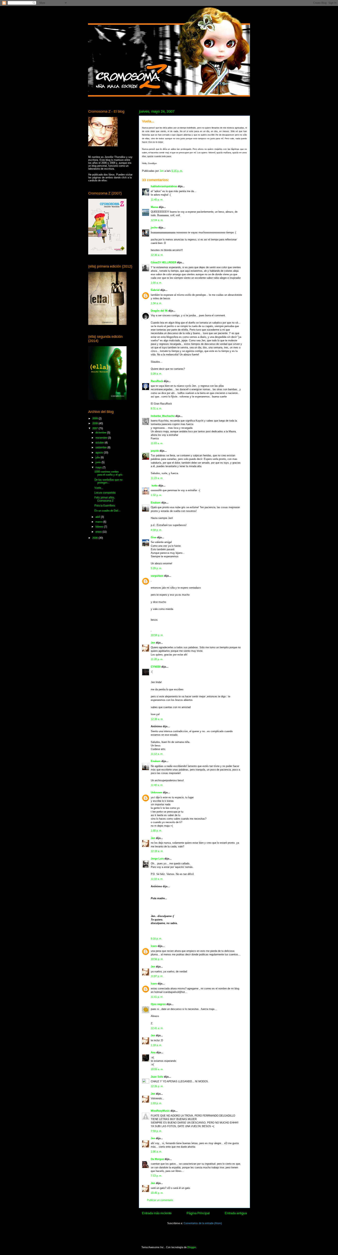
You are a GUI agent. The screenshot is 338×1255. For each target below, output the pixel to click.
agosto (99, 452)
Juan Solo (157, 1076)
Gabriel (155, 290)
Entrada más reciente (157, 1213)
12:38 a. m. (157, 719)
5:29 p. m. (156, 568)
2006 (95, 537)
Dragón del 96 (159, 310)
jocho (154, 227)
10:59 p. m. (157, 635)
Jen (153, 642)
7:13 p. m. (156, 1175)
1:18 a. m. (156, 1045)
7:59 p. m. (156, 1131)
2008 (95, 423)
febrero (99, 526)
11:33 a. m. (157, 878)
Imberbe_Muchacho (163, 415)
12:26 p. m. (157, 1086)
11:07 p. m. (157, 976)
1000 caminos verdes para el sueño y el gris (108, 473)
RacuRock (157, 381)
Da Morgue (157, 1159)
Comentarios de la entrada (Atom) (203, 1223)
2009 (95, 418)
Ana (153, 1052)
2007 (95, 428)
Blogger (191, 1247)
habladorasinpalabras (164, 186)
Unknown (156, 792)
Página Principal (198, 1213)
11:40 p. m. (157, 199)
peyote (155, 450)
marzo (99, 521)
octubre (100, 442)
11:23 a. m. (157, 478)
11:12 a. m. (157, 753)
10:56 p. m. (157, 959)
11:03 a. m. (157, 443)
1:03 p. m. (156, 1103)
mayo (98, 467)
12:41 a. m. (157, 1028)
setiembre (101, 447)
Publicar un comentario (160, 1200)
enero (98, 531)
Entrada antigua (236, 1213)
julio (98, 457)
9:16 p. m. (156, 938)
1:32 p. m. (156, 495)
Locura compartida (104, 492)
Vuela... (98, 487)
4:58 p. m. (156, 530)
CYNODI (156, 666)
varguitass (157, 575)
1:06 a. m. (156, 1151)
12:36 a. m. (157, 255)
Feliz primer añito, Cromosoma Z (104, 499)
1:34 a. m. (156, 303)
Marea (154, 207)
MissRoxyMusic (160, 1110)
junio (98, 462)
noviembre (101, 437)
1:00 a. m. (156, 282)
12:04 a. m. (157, 220)
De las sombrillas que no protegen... (108, 481)
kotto (154, 485)
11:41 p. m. (157, 996)
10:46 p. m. (157, 1192)
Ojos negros (158, 1004)
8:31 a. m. (156, 408)
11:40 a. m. (157, 785)
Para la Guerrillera (104, 505)
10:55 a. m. (157, 1069)
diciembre (101, 432)
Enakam (156, 502)
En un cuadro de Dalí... (107, 510)
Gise (153, 537)
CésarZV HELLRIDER (163, 262)
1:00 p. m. (156, 830)
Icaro (154, 946)
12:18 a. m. (157, 851)
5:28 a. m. (156, 373)
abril (98, 516)
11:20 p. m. (157, 659)
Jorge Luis (157, 858)
